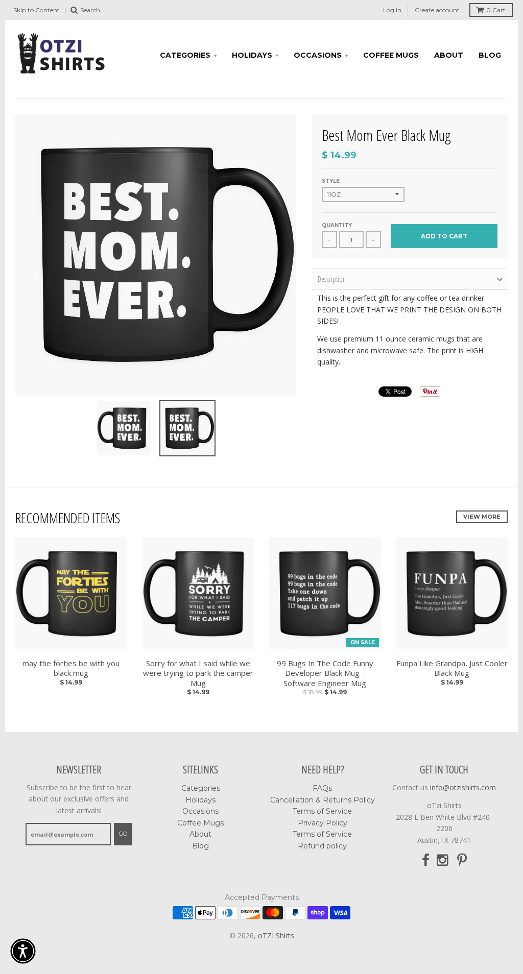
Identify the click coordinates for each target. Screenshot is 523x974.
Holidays (252, 55)
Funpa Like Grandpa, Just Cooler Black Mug (452, 668)
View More (482, 516)
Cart (496, 10)
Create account (437, 10)
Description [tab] (332, 279)
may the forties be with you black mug (71, 668)
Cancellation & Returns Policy (322, 800)
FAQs (322, 788)
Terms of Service (322, 811)
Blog (490, 55)
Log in (392, 10)
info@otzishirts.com (463, 787)
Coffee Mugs (391, 55)
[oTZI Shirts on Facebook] (426, 860)
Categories (185, 55)
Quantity (337, 225)
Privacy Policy (322, 822)
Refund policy (322, 845)
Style (331, 181)
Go (123, 833)
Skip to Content (36, 10)
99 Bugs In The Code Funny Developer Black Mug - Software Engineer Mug (325, 673)
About (448, 55)
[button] (23, 951)
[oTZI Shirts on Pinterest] (462, 860)
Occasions (318, 55)
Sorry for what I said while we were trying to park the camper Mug (198, 673)
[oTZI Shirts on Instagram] (443, 860)
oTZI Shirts (276, 935)
